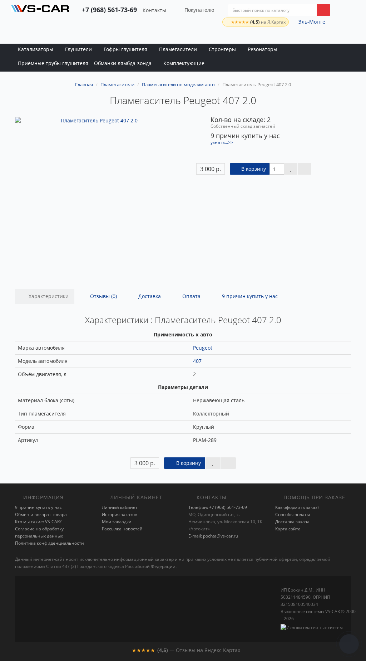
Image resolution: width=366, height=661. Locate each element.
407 (197, 361)
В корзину (253, 168)
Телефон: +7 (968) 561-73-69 (217, 507)
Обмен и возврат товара (41, 514)
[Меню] (349, 35)
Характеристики (48, 296)
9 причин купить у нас (249, 296)
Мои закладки (117, 522)
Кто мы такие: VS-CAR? (38, 522)
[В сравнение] (304, 169)
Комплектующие (183, 63)
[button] (332, 35)
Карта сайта (288, 529)
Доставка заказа (292, 522)
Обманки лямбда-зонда (123, 63)
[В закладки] (290, 169)
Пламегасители (178, 49)
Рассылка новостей (122, 529)
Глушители (78, 49)
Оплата (191, 296)
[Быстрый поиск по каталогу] (323, 10)
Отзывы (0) (103, 296)
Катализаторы (35, 49)
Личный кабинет (120, 507)
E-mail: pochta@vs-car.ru (213, 536)
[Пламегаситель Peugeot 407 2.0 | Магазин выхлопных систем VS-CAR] (40, 12)
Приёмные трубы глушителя (53, 63)
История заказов (119, 514)
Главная (84, 84)
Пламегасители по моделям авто (178, 84)
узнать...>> (222, 142)
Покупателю (199, 9)
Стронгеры (222, 49)
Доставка (149, 296)
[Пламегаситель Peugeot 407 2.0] (96, 198)
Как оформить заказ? (297, 507)
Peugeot (202, 347)
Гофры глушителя (125, 49)
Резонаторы (262, 49)
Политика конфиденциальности (49, 543)
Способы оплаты (292, 514)
